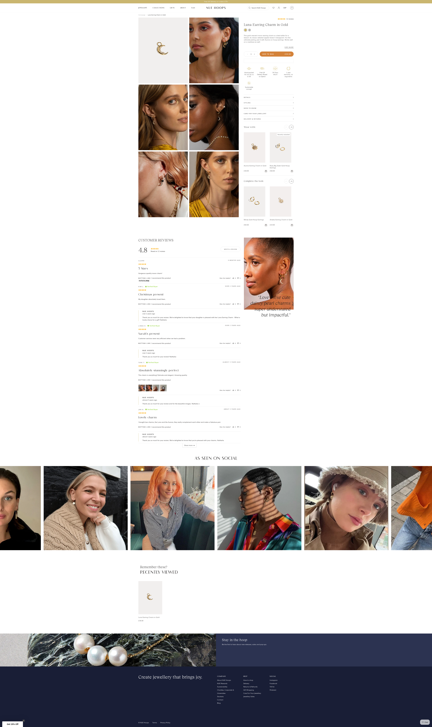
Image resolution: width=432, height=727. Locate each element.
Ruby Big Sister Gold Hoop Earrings (280, 166)
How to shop (248, 680)
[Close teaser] (23, 721)
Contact (220, 700)
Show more (188, 445)
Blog (219, 703)
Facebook (273, 683)
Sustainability (222, 686)
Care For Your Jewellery (252, 693)
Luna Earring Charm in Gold (157, 15)
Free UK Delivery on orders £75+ (216, 1)
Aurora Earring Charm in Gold (255, 165)
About (183, 8)
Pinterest (273, 690)
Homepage (141, 15)
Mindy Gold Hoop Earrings (254, 219)
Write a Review (230, 249)
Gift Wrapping (248, 690)
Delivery (246, 683)
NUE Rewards (222, 683)
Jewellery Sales (249, 696)
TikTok (272, 686)
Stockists (220, 696)
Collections (158, 8)
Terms (154, 722)
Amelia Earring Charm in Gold (281, 219)
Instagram (274, 680)
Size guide (289, 47)
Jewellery (142, 8)
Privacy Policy (165, 722)
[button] (286, 19)
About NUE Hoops (224, 680)
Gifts (172, 8)
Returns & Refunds (250, 686)
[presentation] (286, 127)
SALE (193, 8)
